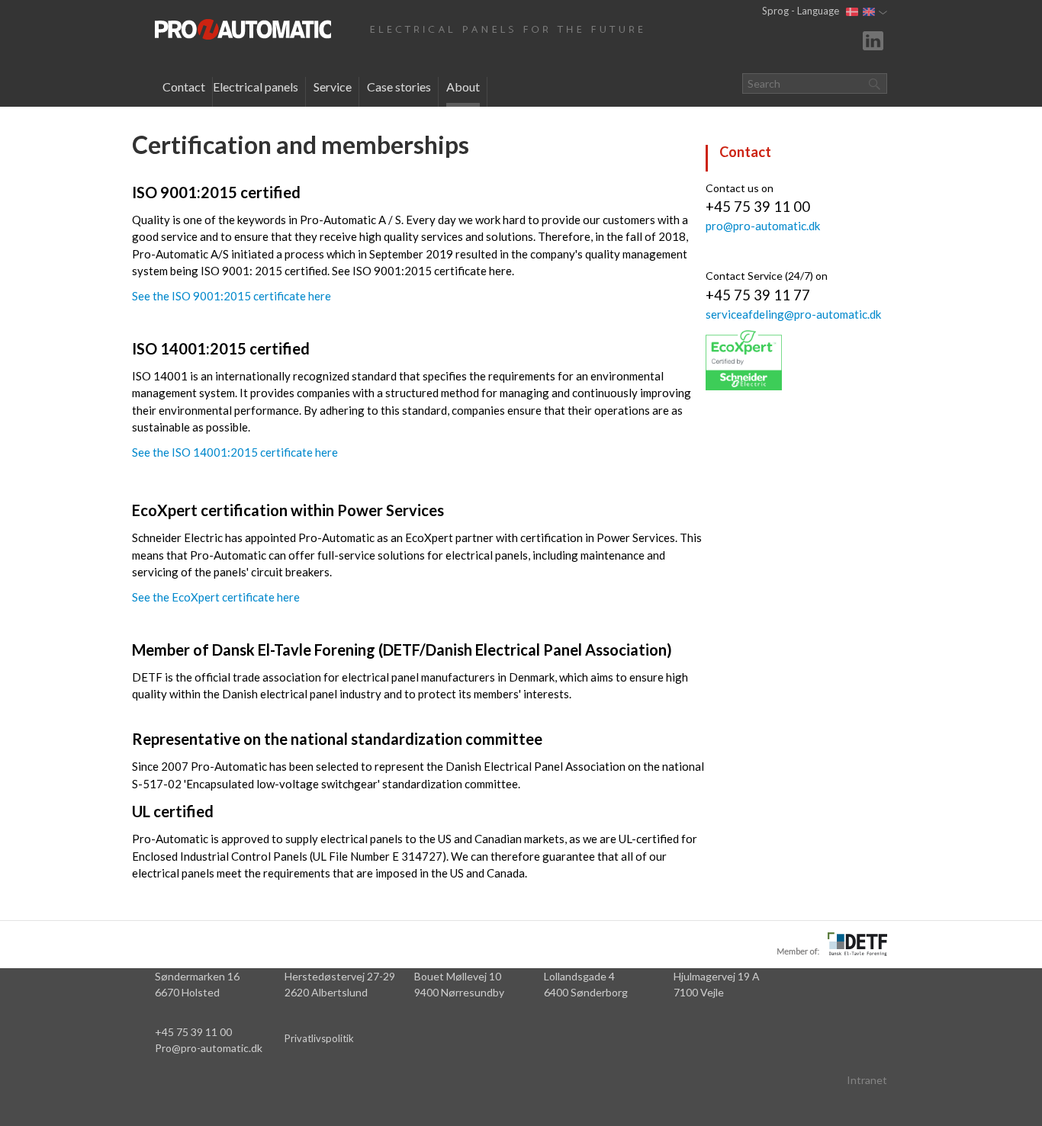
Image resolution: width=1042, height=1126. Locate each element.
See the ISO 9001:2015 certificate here (231, 296)
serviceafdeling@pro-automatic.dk (793, 314)
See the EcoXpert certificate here (216, 597)
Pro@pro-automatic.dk (208, 1047)
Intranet (867, 1079)
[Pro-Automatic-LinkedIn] (875, 39)
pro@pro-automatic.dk (763, 226)
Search (873, 83)
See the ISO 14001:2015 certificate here (235, 452)
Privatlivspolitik (319, 1038)
